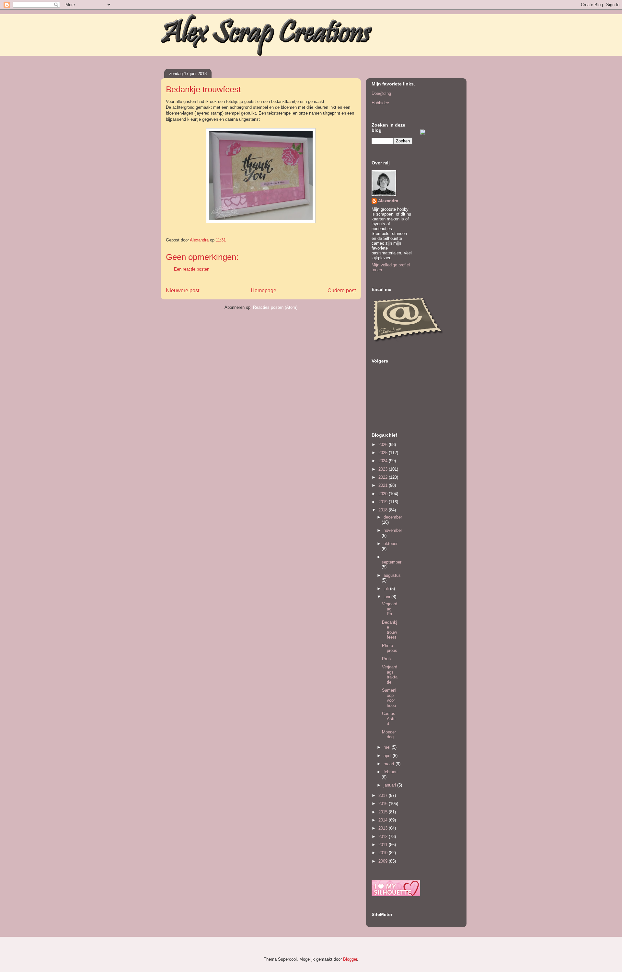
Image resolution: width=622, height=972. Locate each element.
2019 (383, 501)
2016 (383, 803)
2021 (383, 485)
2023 (383, 469)
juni (387, 596)
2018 (383, 510)
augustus (392, 575)
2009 (383, 861)
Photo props (389, 648)
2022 (383, 477)
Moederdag (389, 735)
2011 (383, 844)
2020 (383, 493)
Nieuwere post (182, 290)
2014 (383, 820)
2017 (383, 795)
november (393, 530)
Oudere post (342, 290)
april (388, 755)
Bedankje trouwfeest (389, 630)
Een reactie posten (191, 269)
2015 (383, 812)
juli (387, 588)
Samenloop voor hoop (389, 698)
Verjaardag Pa (389, 608)
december (393, 517)
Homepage (263, 290)
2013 (383, 828)
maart (390, 763)
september (391, 562)
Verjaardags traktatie (389, 675)
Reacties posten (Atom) (275, 307)
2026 (383, 444)
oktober (390, 543)
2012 (383, 836)
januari (390, 785)
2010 (383, 852)
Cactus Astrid (389, 718)
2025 (383, 452)
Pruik (387, 658)
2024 (383, 460)
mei (388, 747)
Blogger (350, 959)
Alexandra (388, 200)
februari (390, 771)
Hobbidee (380, 102)
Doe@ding (381, 93)
